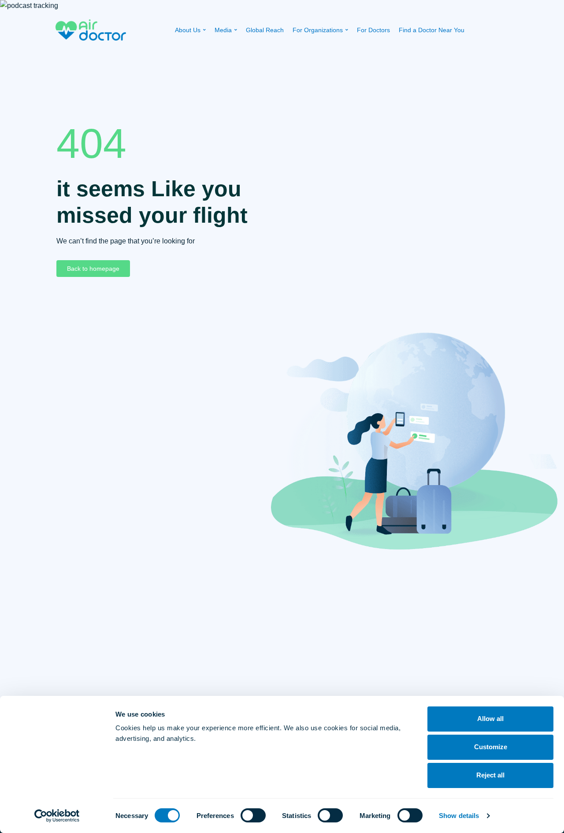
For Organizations (318, 30)
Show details (459, 815)
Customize (490, 747)
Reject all (490, 775)
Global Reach (265, 30)
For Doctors (373, 30)
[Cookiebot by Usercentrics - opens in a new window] (57, 815)
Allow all (490, 718)
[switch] (253, 815)
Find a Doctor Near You (431, 30)
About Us (187, 30)
